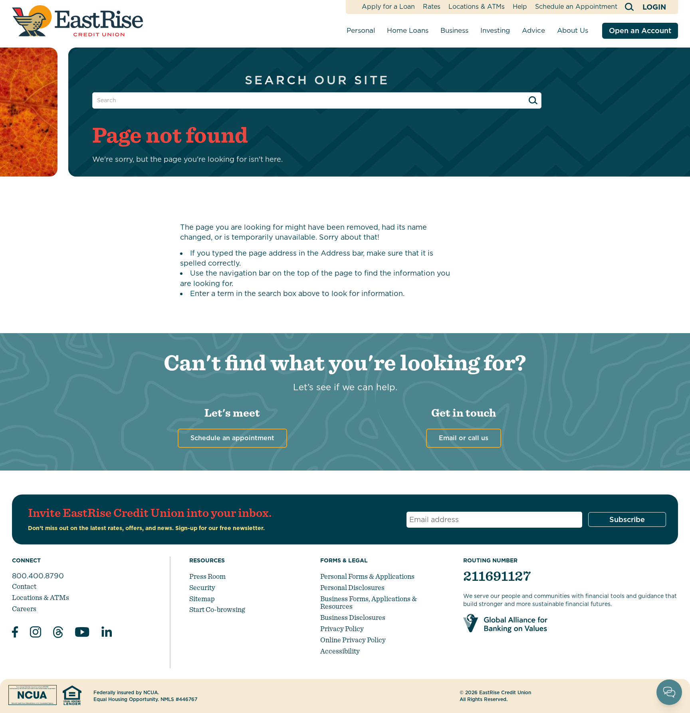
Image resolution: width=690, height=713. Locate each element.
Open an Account (640, 30)
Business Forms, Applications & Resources (368, 602)
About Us (572, 30)
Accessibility (340, 651)
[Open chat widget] (669, 692)
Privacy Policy (342, 628)
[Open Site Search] (629, 7)
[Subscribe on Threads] (58, 633)
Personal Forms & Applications (367, 576)
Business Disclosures (352, 617)
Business (454, 30)
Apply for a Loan (388, 6)
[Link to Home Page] (77, 21)
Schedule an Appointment (576, 6)
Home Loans (407, 30)
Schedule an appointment (232, 438)
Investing (495, 30)
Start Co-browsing (217, 609)
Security (202, 587)
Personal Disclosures (352, 587)
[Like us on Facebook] (15, 633)
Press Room (207, 576)
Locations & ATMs (476, 6)
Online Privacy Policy (353, 640)
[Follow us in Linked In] (106, 633)
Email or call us (463, 438)
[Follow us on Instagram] (35, 633)
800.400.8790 (38, 576)
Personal (361, 30)
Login (654, 7)
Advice (533, 30)
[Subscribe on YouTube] (82, 633)
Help (520, 6)
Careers (24, 608)
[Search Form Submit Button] (533, 100)
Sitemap (202, 598)
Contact (24, 586)
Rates (431, 6)
